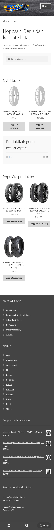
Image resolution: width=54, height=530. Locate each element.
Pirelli (8, 404)
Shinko (9, 409)
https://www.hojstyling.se (14, 497)
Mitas (8, 399)
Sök (27, 525)
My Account (11, 325)
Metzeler (10, 389)
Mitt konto (9, 525)
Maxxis (9, 384)
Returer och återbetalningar (18, 315)
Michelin (9, 394)
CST (8, 370)
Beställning (11, 310)
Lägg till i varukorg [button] (14, 126)
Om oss (9, 334)
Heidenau (10, 379)
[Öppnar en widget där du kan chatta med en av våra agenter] (44, 525)
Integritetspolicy (13, 329)
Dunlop (9, 375)
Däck (11, 157)
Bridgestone (11, 360)
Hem (7, 21)
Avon (8, 355)
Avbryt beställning (14, 320)
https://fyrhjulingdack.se (13, 507)
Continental (11, 365)
